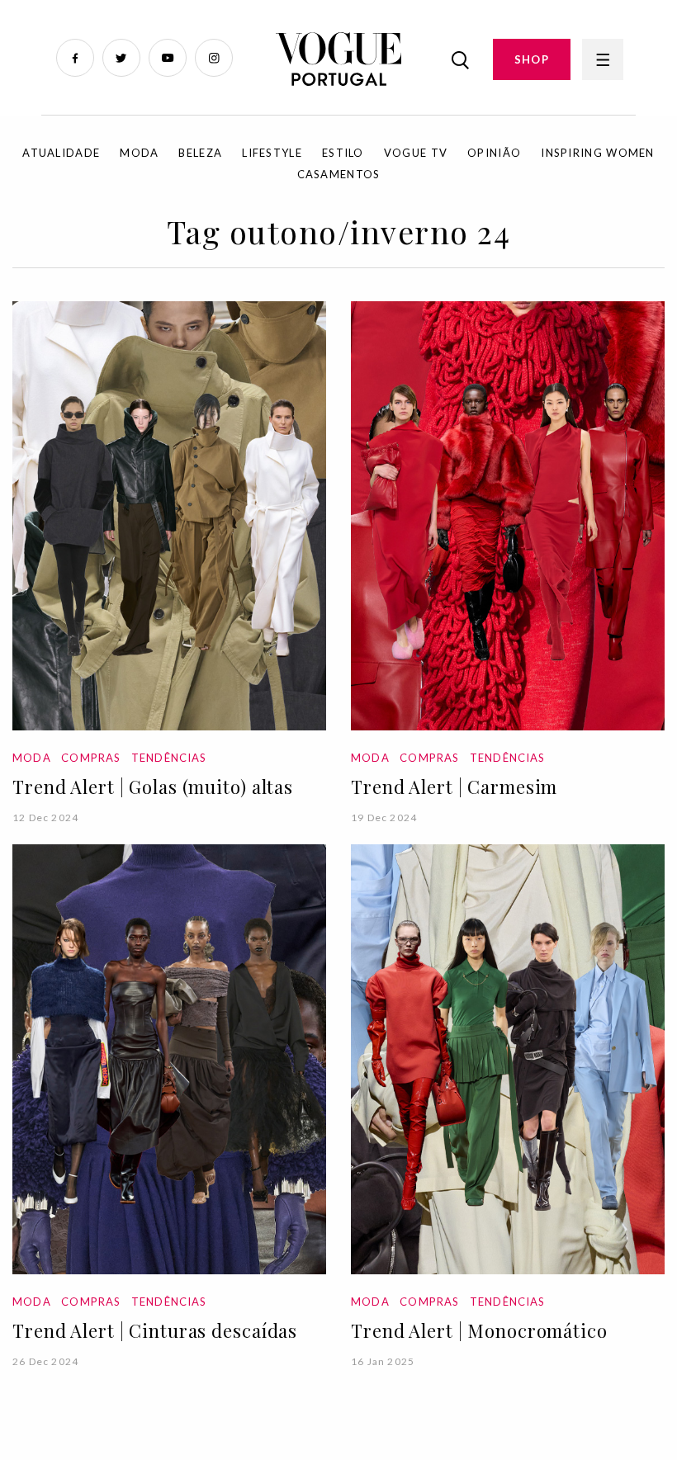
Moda (139, 152)
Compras (91, 757)
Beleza (200, 152)
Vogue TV (415, 152)
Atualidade (61, 152)
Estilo (343, 152)
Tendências (169, 757)
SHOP (531, 59)
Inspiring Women (598, 152)
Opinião (494, 152)
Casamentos (339, 174)
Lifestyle (272, 152)
